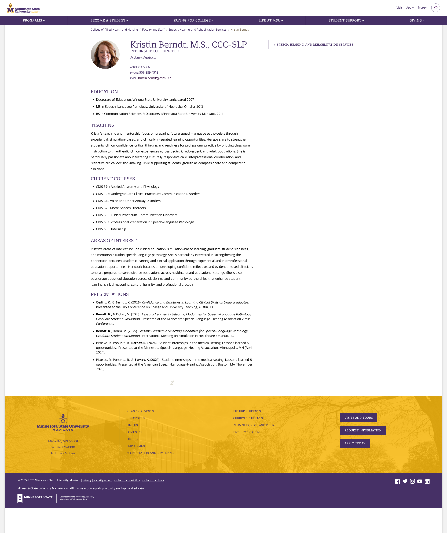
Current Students (248, 418)
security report (102, 480)
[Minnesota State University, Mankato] (63, 422)
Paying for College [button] (192, 20)
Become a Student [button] (108, 20)
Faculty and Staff (153, 29)
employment (136, 446)
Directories (135, 418)
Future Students (247, 411)
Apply (410, 7)
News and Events (140, 411)
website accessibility (127, 480)
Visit (399, 7)
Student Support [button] (345, 20)
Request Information (363, 430)
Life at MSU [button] (269, 20)
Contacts (133, 432)
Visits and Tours (359, 417)
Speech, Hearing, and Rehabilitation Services (197, 29)
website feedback (153, 480)
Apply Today (355, 443)
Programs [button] (32, 20)
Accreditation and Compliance (150, 453)
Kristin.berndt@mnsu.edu (155, 78)
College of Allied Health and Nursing (114, 29)
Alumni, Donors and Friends (255, 425)
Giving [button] (415, 20)
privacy (86, 480)
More (422, 7)
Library (132, 439)
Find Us (132, 425)
